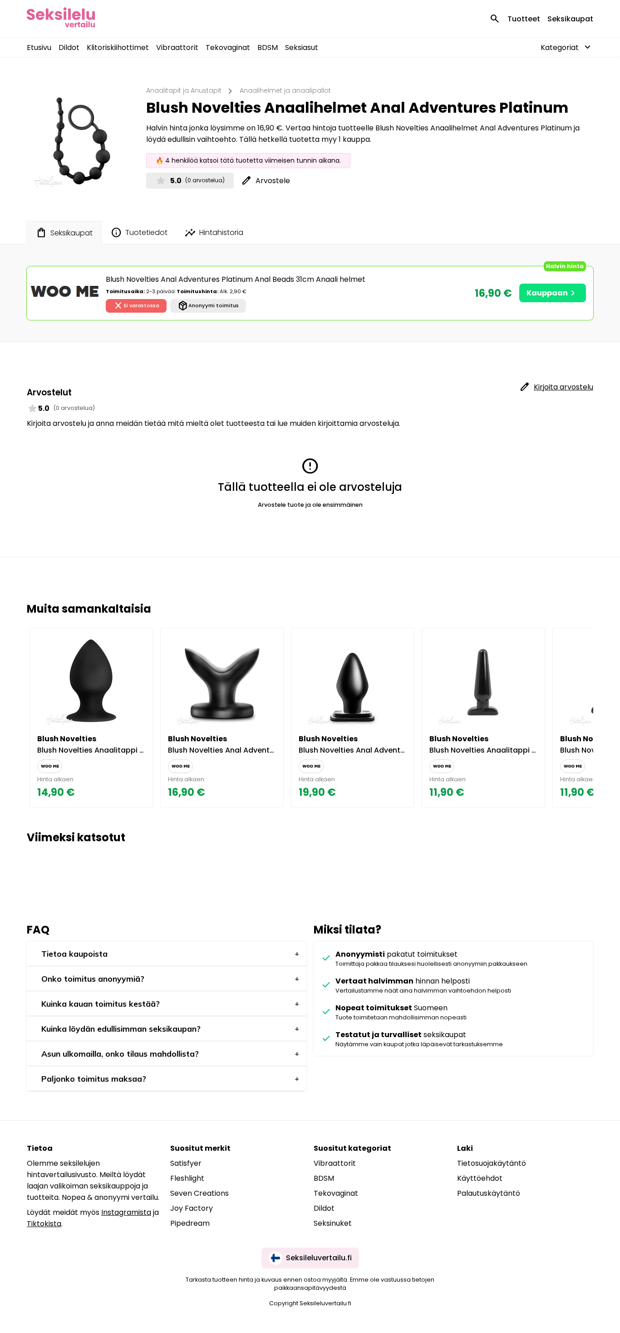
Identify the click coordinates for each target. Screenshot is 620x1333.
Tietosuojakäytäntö (491, 1163)
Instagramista (126, 1212)
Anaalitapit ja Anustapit (183, 90)
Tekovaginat (228, 47)
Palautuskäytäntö (488, 1193)
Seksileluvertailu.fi (319, 1258)
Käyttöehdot (479, 1178)
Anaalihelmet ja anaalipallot (285, 90)
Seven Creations (199, 1193)
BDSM (267, 47)
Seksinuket (333, 1223)
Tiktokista (44, 1223)
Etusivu (39, 47)
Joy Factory (191, 1208)
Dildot (69, 47)
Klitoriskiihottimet (118, 47)
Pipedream (190, 1223)
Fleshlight (187, 1178)
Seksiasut (301, 47)
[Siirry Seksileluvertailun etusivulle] (61, 18)
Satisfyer (186, 1163)
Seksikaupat (570, 19)
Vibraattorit (177, 47)
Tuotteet (523, 19)
